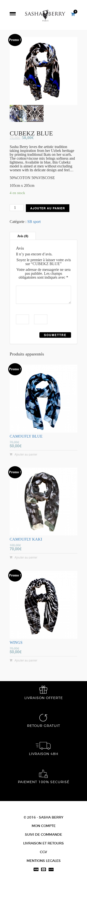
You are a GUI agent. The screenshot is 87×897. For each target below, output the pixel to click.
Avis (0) (22, 236)
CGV (43, 852)
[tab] (23, 236)
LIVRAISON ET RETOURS (43, 843)
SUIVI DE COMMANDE (43, 834)
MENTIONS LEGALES (44, 860)
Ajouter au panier (47, 208)
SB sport (34, 222)
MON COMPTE (44, 826)
